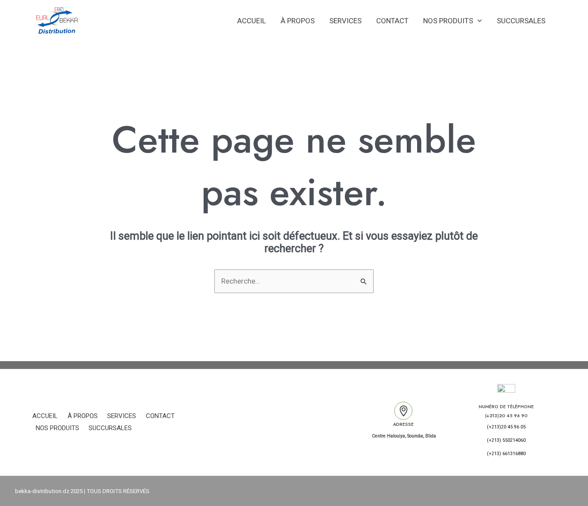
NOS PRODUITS (448, 20)
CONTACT (392, 20)
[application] (477, 20)
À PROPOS (298, 20)
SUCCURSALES (521, 20)
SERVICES (345, 20)
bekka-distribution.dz (42, 491)
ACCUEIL (251, 20)
